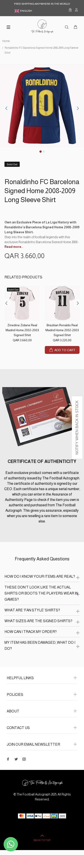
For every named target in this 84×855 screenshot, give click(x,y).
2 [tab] (44, 151)
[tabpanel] (42, 106)
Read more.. (13, 247)
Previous (6, 108)
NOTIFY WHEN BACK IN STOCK (77, 427)
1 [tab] (40, 151)
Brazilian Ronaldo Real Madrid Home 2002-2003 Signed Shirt (62, 330)
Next (77, 108)
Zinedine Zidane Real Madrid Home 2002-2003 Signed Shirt (22, 330)
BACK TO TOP (42, 840)
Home (6, 41)
